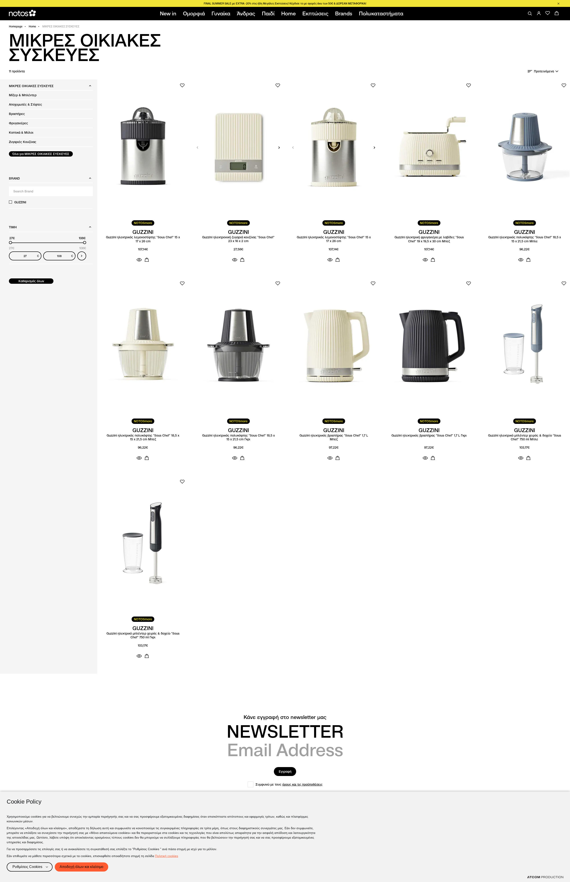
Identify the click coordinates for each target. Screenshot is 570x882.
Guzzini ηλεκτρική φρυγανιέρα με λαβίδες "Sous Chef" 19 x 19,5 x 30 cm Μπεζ (429, 239)
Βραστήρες (17, 114)
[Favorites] (547, 13)
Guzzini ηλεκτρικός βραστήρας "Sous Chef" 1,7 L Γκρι (429, 435)
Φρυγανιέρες (18, 123)
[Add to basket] (147, 259)
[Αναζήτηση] (529, 13)
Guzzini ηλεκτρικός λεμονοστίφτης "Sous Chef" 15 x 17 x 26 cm (143, 239)
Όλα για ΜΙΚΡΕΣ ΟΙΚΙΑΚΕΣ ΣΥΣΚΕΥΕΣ (40, 154)
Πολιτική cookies (166, 856)
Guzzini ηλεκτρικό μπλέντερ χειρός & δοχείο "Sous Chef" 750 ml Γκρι (142, 635)
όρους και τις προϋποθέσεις (302, 784)
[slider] (10, 242)
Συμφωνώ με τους (289, 784)
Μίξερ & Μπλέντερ (23, 95)
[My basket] (556, 13)
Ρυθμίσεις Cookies (27, 867)
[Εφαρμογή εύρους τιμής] (81, 255)
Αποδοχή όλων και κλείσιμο (81, 867)
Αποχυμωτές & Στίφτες (25, 104)
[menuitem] (169, 13)
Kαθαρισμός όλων (31, 281)
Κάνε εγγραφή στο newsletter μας (285, 717)
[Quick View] (139, 259)
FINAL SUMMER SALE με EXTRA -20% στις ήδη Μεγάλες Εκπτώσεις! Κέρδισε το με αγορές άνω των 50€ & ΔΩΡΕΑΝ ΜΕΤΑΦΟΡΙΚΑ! (285, 3)
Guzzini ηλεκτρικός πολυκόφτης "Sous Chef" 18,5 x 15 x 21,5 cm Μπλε (524, 239)
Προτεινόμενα (544, 71)
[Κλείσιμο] (558, 3)
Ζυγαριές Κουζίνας (22, 142)
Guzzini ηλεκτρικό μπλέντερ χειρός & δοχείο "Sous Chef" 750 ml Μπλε (524, 437)
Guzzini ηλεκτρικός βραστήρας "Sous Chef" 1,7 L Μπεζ (333, 437)
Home (32, 26)
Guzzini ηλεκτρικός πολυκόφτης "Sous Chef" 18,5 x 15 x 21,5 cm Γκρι (238, 437)
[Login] (538, 13)
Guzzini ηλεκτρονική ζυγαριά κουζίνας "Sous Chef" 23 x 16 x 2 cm (238, 239)
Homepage (15, 26)
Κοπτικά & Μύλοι (21, 133)
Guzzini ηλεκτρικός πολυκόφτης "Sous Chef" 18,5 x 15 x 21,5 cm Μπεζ (143, 437)
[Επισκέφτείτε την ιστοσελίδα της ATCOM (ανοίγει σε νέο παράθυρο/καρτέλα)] (545, 877)
